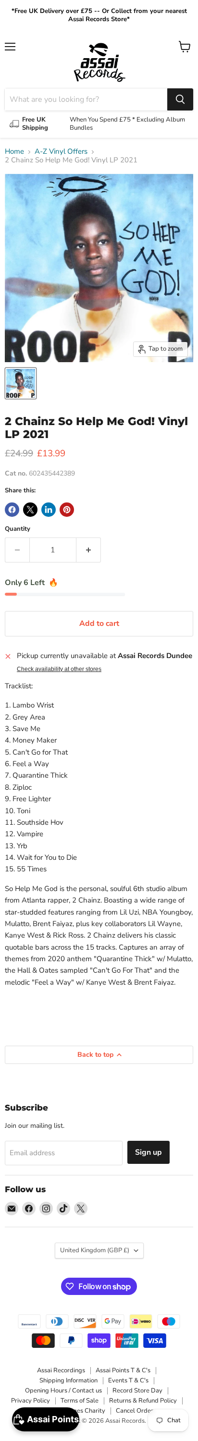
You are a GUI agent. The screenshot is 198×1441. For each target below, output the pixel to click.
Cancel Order (134, 1410)
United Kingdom (94, 1250)
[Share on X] (30, 509)
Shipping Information (68, 1380)
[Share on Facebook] (12, 509)
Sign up (148, 1152)
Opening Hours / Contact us (63, 1390)
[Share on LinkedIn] (48, 509)
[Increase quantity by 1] (88, 549)
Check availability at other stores (59, 669)
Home (14, 151)
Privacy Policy (30, 1400)
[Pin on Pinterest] (67, 509)
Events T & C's (128, 1380)
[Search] (180, 99)
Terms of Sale (80, 1400)
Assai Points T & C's (123, 1370)
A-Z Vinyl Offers (61, 151)
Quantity (17, 529)
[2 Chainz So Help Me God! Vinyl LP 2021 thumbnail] (20, 383)
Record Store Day (137, 1390)
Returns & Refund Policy (143, 1400)
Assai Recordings (61, 1370)
